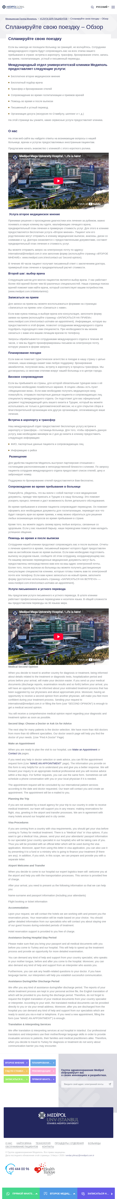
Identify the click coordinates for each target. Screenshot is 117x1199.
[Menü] (113, 7)
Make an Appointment (85, 749)
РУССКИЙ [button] (101, 7)
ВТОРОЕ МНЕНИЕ (15, 1063)
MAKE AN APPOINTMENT (45, 763)
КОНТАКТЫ (48, 1146)
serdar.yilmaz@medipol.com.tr (80, 1155)
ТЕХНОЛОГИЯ (43, 1143)
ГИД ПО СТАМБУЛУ (15, 1071)
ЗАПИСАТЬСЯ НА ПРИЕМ (17, 1079)
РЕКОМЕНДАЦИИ (41, 1071)
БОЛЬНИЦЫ (94, 1143)
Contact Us (14, 753)
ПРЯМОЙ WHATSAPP (43, 1079)
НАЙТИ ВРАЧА (24, 1143)
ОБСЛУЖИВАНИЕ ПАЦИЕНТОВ (21, 1146)
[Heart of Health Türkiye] (45, 1169)
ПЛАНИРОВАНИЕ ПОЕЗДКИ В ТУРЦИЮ (44, 1063)
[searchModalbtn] (91, 6)
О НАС (8, 1143)
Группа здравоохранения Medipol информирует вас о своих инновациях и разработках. (84, 1073)
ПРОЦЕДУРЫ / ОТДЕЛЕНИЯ (69, 1143)
